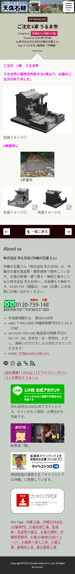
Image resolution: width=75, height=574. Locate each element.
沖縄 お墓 (33, 522)
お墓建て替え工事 (34, 542)
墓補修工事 (25, 547)
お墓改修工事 (39, 527)
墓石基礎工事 (46, 547)
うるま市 (30, 45)
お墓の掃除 (48, 532)
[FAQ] (28, 372)
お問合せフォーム (25, 378)
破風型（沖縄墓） (48, 45)
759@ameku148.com (33, 353)
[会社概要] (12, 372)
